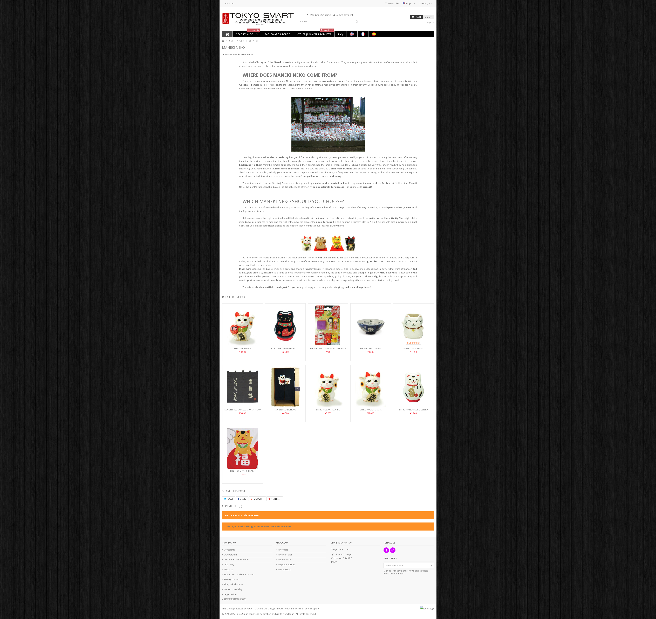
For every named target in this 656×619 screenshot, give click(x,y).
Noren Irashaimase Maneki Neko (242, 409)
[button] (247, 34)
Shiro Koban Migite (371, 409)
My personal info (286, 564)
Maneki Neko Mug (413, 348)
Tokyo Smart (241, 613)
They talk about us (233, 584)
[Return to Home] (223, 41)
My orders (283, 549)
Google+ (258, 498)
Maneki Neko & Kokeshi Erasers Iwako (328, 350)
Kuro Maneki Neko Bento (285, 348)
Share (242, 498)
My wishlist (393, 3)
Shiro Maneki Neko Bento (413, 409)
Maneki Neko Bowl (370, 348)
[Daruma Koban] (242, 325)
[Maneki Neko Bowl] (370, 325)
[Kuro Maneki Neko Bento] (285, 325)
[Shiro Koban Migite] (370, 386)
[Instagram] (392, 550)
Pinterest (275, 498)
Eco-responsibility (233, 589)
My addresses (285, 559)
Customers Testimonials (236, 559)
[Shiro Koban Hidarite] (328, 386)
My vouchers (284, 569)
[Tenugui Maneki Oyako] (242, 448)
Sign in (430, 22)
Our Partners (230, 554)
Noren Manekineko (285, 409)
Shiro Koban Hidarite (328, 409)
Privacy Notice (231, 579)
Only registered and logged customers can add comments (258, 526)
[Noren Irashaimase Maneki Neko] (242, 386)
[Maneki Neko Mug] (413, 325)
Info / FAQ (229, 564)
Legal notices (230, 594)
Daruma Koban (242, 348)
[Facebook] (386, 550)
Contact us (229, 3)
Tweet (229, 498)
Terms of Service (303, 608)
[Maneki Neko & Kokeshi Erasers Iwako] (328, 325)
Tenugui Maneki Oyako (242, 470)
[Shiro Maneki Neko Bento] (413, 386)
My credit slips (285, 554)
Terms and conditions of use (239, 574)
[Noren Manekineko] (285, 386)
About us (228, 569)
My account (283, 542)
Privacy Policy (283, 608)
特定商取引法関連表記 (235, 599)
